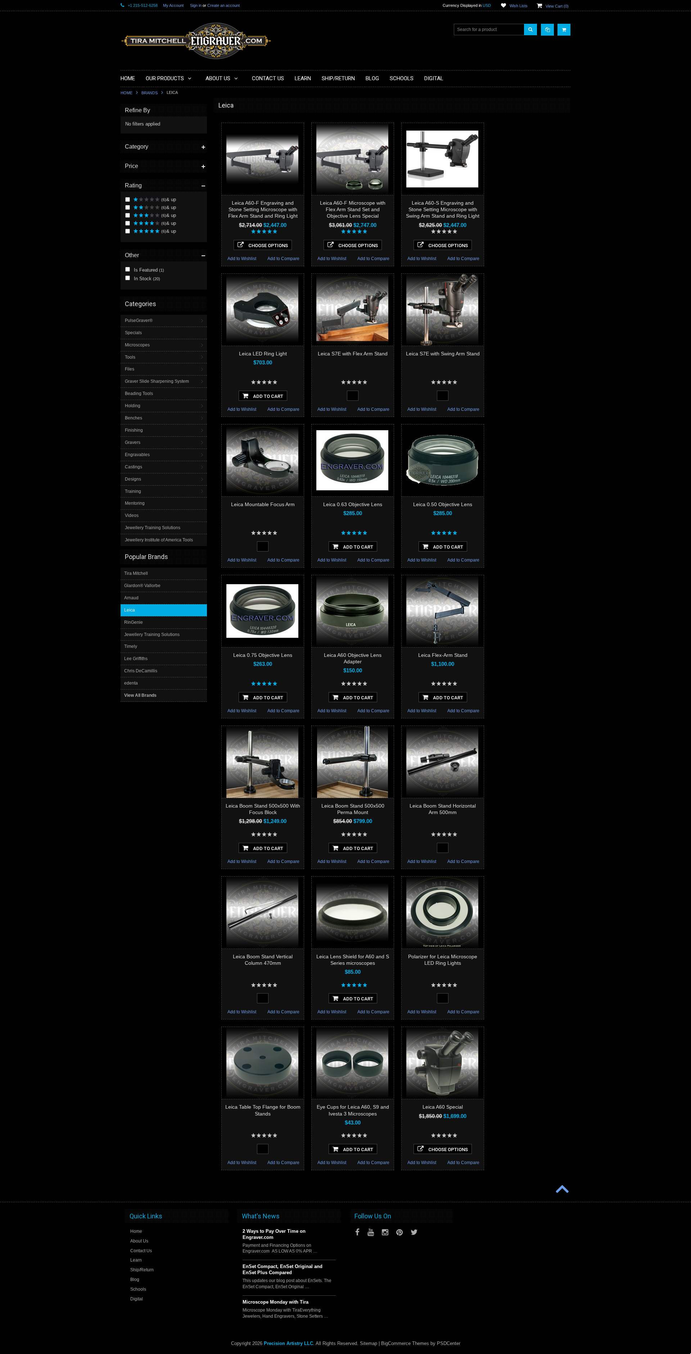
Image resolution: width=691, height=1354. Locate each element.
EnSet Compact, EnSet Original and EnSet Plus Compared (282, 1269)
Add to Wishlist (241, 258)
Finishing (134, 430)
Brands (149, 93)
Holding (132, 405)
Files (129, 369)
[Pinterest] (399, 1232)
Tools (130, 357)
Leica (129, 610)
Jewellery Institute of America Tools (159, 539)
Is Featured (148, 270)
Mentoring (135, 503)
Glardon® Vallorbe (142, 585)
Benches (133, 418)
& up (168, 199)
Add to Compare (283, 258)
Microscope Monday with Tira (275, 1302)
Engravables (137, 454)
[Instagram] (385, 1232)
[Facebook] (357, 1232)
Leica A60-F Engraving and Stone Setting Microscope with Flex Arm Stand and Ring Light (263, 209)
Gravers (132, 442)
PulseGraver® (139, 320)
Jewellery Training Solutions (152, 527)
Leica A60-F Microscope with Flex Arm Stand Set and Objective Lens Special (352, 209)
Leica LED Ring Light (263, 353)
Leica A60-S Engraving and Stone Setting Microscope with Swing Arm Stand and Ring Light (442, 209)
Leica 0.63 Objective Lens (352, 504)
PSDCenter (448, 1343)
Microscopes (137, 344)
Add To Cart (267, 396)
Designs (133, 479)
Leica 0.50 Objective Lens (442, 504)
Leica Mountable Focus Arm (263, 504)
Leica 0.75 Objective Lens (262, 655)
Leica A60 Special (443, 1107)
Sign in (196, 5)
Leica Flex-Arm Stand (443, 655)
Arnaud (131, 597)
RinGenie (133, 622)
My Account (173, 5)
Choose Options (267, 245)
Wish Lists (519, 6)
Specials (133, 332)
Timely (130, 646)
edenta (131, 683)
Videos (132, 515)
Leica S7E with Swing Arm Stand (443, 353)
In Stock (146, 278)
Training (133, 491)
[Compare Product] (547, 30)
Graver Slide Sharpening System (157, 381)
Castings (133, 466)
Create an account (223, 5)
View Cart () (557, 6)
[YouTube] (370, 1232)
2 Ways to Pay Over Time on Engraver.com (274, 1234)
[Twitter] (414, 1232)
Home (126, 93)
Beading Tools (139, 393)
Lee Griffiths (136, 658)
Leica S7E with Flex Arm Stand (353, 353)
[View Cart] (563, 30)
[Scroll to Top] (561, 1190)
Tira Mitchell (136, 573)
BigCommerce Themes (405, 1343)
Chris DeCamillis (140, 670)
